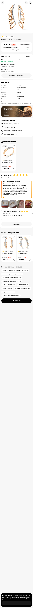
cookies (13, 597)
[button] (16, 60)
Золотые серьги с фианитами (7, 254)
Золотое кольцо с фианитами (7, 163)
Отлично (16, 603)
